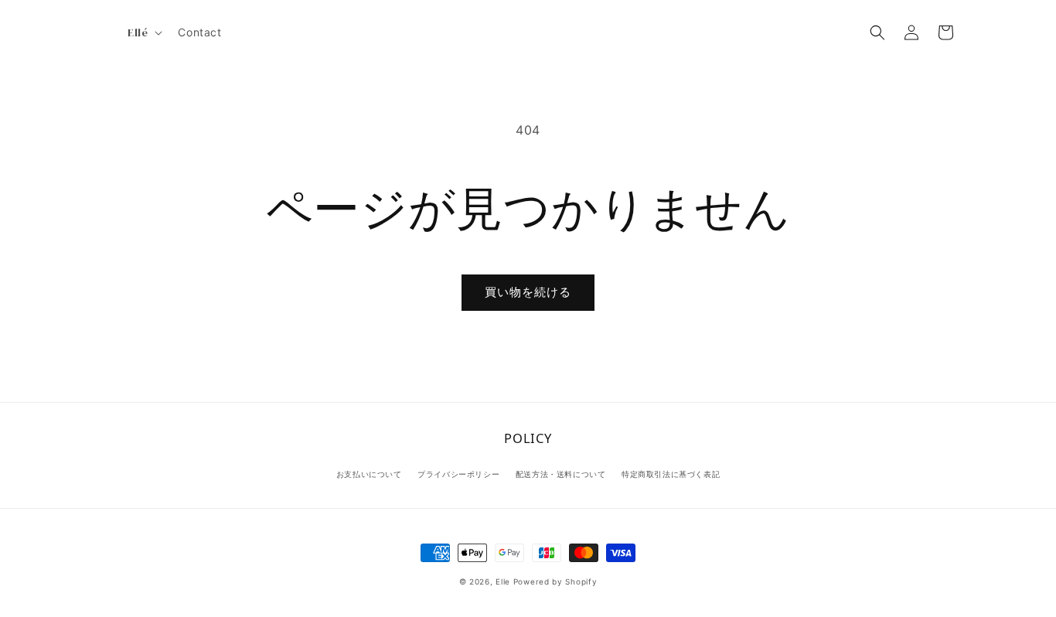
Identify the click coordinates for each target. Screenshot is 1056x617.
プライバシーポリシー (458, 474)
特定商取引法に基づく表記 (671, 474)
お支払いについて (369, 474)
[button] (143, 32)
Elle (503, 581)
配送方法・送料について (561, 474)
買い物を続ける (528, 292)
